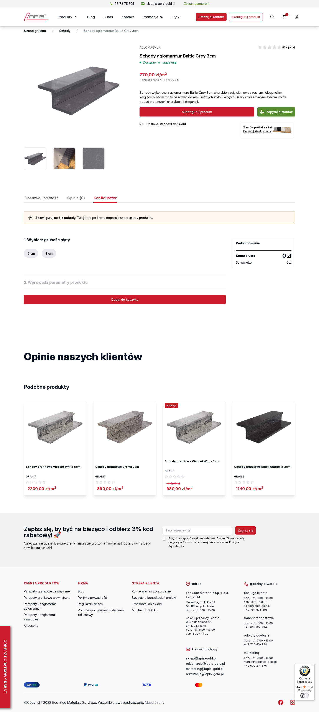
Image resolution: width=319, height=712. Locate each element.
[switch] (304, 695)
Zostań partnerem (196, 3)
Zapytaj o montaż (279, 112)
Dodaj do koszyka (124, 299)
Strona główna (35, 31)
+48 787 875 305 (256, 609)
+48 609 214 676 (255, 665)
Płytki (175, 17)
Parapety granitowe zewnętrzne (47, 591)
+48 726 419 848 (255, 644)
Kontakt (128, 17)
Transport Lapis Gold (147, 604)
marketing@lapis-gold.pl (260, 661)
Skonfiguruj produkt (246, 17)
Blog (91, 17)
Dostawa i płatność (41, 198)
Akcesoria (31, 625)
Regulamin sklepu (90, 604)
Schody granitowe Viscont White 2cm (192, 461)
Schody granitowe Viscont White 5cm (53, 466)
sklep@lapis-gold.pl (161, 3)
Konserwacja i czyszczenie (151, 591)
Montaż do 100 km (145, 610)
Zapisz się (245, 530)
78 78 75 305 (124, 3)
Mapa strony (154, 702)
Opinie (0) (76, 198)
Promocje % (153, 17)
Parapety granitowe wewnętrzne (47, 597)
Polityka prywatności (92, 597)
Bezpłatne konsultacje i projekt (154, 597)
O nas (108, 17)
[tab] (41, 199)
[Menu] (312, 665)
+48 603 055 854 (256, 627)
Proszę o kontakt (211, 17)
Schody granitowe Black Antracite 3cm (262, 466)
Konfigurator (105, 198)
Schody (65, 31)
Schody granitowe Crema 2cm (117, 466)
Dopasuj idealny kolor (257, 131)
